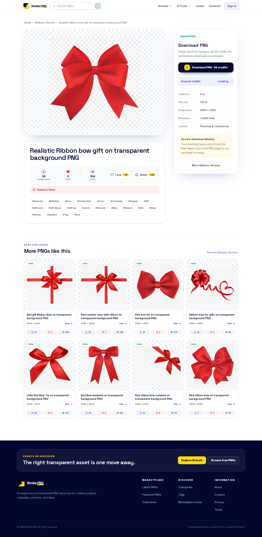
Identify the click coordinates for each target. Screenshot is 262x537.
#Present (100, 208)
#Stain (152, 208)
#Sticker (36, 214)
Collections (149, 502)
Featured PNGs (151, 494)
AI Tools (182, 5)
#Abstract (37, 201)
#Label (85, 208)
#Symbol (52, 214)
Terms (218, 509)
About (218, 487)
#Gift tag (71, 208)
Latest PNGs (150, 487)
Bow (202, 94)
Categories (185, 487)
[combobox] (75, 6)
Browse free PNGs (223, 460)
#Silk (140, 208)
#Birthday (54, 201)
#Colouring (116, 201)
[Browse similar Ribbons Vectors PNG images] (69, 265)
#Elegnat (133, 201)
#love (77, 214)
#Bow (68, 201)
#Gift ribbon (55, 208)
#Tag (65, 214)
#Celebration (84, 201)
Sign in (232, 5)
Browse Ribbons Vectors (222, 252)
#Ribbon (127, 208)
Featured (214, 5)
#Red (114, 208)
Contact (220, 494)
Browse (163, 5)
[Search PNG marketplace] (98, 6)
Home (27, 22)
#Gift (146, 201)
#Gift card (37, 208)
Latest (200, 5)
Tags (181, 494)
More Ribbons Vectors (206, 165)
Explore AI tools (191, 460)
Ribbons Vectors (45, 22)
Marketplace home (190, 502)
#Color (100, 201)
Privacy (219, 502)
